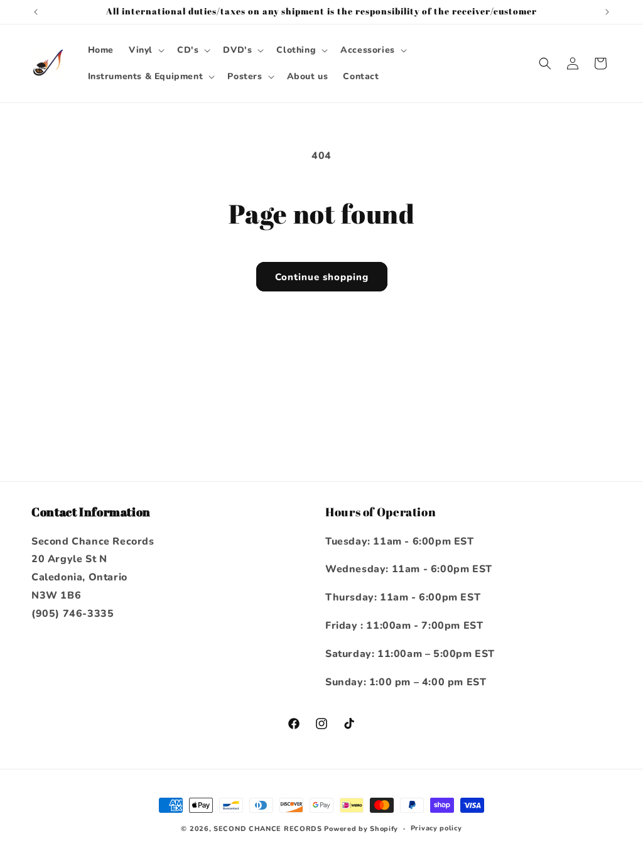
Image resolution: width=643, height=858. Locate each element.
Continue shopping (322, 277)
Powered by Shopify (361, 829)
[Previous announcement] (36, 12)
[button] (145, 50)
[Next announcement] (607, 12)
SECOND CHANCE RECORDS (267, 829)
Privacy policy (436, 828)
